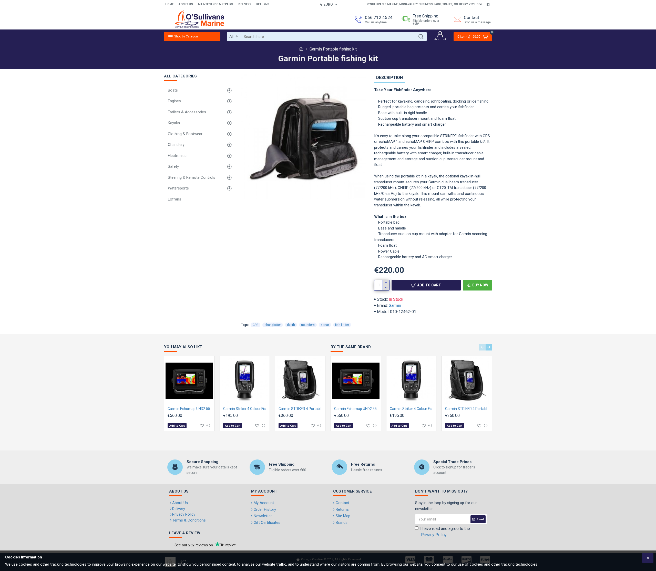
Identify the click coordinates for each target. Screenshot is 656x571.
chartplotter (272, 325)
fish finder (342, 325)
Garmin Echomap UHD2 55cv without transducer (190, 409)
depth (291, 325)
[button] (482, 347)
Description (389, 77)
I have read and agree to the (445, 531)
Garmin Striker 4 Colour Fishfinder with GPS (246, 409)
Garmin (395, 305)
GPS (255, 325)
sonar (325, 325)
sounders (308, 325)
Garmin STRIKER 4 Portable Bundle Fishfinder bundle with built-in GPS (301, 409)
